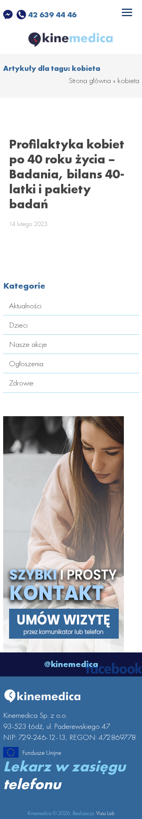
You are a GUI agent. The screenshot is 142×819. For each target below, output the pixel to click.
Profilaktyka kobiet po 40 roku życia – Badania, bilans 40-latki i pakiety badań (67, 174)
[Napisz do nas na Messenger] (9, 14)
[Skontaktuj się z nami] (63, 647)
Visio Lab (105, 813)
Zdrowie (21, 383)
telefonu (32, 784)
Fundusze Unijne (41, 753)
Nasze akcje (28, 344)
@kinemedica (71, 664)
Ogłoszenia (26, 363)
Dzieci (18, 325)
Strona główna (90, 80)
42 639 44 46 (51, 14)
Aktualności (25, 305)
